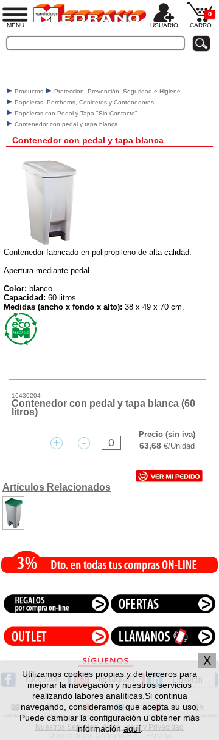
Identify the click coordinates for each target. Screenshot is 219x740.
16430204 (26, 395)
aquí (132, 728)
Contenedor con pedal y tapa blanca (66, 124)
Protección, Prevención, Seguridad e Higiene (117, 91)
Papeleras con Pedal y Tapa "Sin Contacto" (76, 113)
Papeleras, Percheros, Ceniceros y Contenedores (84, 102)
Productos (29, 91)
